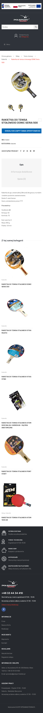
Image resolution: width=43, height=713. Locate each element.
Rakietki (4, 59)
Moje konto (5, 639)
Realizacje (5, 629)
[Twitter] (24, 151)
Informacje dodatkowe (21, 172)
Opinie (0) (21, 179)
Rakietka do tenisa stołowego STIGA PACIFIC (16, 332)
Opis (21, 164)
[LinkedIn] (34, 151)
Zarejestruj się (24, 35)
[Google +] (30, 151)
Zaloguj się (24, 37)
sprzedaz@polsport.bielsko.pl (15, 674)
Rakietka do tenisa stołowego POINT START (16, 473)
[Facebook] (20, 151)
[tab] (21, 165)
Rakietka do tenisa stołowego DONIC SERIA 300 (16, 285)
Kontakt (4, 643)
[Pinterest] (27, 151)
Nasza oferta (6, 625)
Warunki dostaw (7, 653)
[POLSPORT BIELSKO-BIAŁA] (22, 18)
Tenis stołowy (28, 56)
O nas (3, 621)
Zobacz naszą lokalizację (10, 605)
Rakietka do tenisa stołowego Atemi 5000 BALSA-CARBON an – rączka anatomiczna (16, 425)
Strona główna (6, 56)
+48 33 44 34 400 (13, 671)
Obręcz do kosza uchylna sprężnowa (39, 120)
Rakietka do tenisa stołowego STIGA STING (16, 378)
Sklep (17, 56)
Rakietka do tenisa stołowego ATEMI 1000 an (16, 519)
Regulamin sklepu (7, 657)
